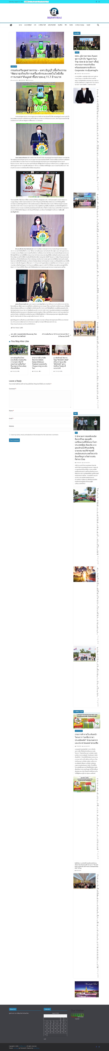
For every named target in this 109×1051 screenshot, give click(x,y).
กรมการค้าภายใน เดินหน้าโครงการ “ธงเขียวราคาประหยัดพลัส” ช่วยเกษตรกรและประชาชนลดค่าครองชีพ (86, 738)
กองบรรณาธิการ (15, 80)
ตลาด (20, 25)
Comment (12, 389)
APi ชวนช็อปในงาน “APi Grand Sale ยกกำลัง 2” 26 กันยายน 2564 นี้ (55, 335)
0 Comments (30, 80)
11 (48, 1025)
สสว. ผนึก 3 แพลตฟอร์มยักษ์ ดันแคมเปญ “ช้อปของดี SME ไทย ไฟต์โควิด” (24, 335)
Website (11, 426)
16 (65, 1025)
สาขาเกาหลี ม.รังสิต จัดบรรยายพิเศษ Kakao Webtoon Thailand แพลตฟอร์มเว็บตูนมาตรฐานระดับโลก (39, 363)
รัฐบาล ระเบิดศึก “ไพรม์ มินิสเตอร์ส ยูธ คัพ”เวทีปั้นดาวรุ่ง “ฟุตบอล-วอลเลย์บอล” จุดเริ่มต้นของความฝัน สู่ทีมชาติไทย (98, 601)
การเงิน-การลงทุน (79, 25)
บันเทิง (71, 25)
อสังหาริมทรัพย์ (51, 25)
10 (45, 1025)
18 (48, 1028)
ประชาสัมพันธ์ (27, 25)
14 (58, 1025)
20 (55, 1028)
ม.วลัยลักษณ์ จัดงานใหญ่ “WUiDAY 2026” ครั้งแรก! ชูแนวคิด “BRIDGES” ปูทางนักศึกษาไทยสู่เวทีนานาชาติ (61, 363)
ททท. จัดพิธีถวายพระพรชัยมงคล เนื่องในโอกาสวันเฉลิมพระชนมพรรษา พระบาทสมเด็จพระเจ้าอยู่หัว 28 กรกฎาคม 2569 (98, 360)
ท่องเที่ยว (60, 25)
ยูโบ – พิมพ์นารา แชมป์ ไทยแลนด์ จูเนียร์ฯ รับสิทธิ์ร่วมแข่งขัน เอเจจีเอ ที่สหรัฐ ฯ (98, 672)
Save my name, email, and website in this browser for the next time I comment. (34, 435)
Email (11, 418)
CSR (35, 25)
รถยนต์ (88, 25)
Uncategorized (78, 730)
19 (52, 1028)
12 (52, 1025)
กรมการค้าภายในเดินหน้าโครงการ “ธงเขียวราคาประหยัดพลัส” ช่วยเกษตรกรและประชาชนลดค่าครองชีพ (98, 814)
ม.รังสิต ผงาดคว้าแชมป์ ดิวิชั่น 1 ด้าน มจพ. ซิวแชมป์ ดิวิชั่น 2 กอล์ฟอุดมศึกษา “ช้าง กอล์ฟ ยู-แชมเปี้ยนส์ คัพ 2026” (98, 521)
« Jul (45, 1039)
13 (55, 1025)
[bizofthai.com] (11, 25)
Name (11, 411)
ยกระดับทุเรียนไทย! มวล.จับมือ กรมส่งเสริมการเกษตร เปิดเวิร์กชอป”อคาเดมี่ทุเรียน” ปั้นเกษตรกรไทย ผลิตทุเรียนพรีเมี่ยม (18, 363)
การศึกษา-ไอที (42, 25)
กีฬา (66, 25)
